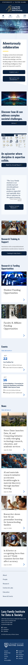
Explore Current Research (14, 207)
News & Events (8, 596)
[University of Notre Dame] (14, 645)
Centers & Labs (8, 588)
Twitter (5, 627)
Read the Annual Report (13, 165)
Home (3, 17)
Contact (10, 17)
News (5, 654)
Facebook (21, 651)
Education (6, 592)
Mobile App (7, 653)
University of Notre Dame (14, 2)
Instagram (6, 629)
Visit (5, 658)
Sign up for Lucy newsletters (14, 78)
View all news (5, 410)
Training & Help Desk (13, 253)
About (5, 575)
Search (18, 17)
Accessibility (7, 660)
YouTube (20, 656)
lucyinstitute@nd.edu (6, 624)
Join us (13, 123)
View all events (6, 350)
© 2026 (3, 634)
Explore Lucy (13, 72)
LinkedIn (5, 631)
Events (6, 656)
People (5, 579)
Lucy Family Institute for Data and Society (14, 8)
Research (6, 583)
